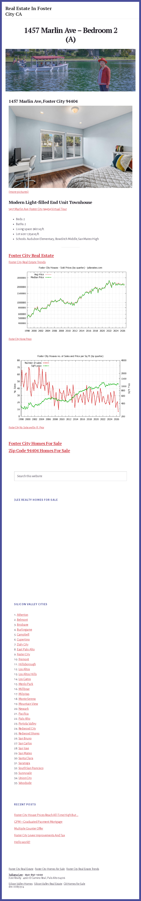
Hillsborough (27, 664)
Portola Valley (27, 723)
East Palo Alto (26, 649)
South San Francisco (31, 768)
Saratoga (24, 763)
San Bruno (25, 738)
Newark (24, 709)
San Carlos (25, 743)
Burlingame (24, 629)
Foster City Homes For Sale (35, 443)
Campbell (23, 634)
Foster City (23, 654)
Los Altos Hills (28, 674)
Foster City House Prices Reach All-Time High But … (46, 815)
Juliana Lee (16, 874)
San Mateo (25, 753)
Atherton (22, 615)
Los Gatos (25, 679)
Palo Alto (24, 718)
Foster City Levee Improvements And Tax (39, 835)
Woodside (25, 783)
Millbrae (24, 689)
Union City (25, 778)
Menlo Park (26, 684)
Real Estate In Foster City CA (28, 11)
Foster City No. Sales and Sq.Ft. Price (26, 427)
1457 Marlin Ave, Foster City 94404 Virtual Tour (38, 209)
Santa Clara (26, 758)
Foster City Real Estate (31, 255)
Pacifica (24, 713)
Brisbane (22, 624)
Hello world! (22, 842)
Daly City (22, 644)
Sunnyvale (25, 773)
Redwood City (27, 728)
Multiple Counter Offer (28, 828)
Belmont (22, 619)
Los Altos (24, 669)
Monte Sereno (27, 699)
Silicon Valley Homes (20, 883)
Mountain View (28, 704)
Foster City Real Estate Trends (27, 262)
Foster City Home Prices (20, 339)
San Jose (24, 748)
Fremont (24, 659)
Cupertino (23, 639)
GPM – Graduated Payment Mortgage (38, 822)
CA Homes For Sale (74, 883)
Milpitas (24, 694)
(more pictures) (18, 192)
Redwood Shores (29, 733)
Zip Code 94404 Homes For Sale (39, 450)
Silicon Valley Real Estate (48, 883)
